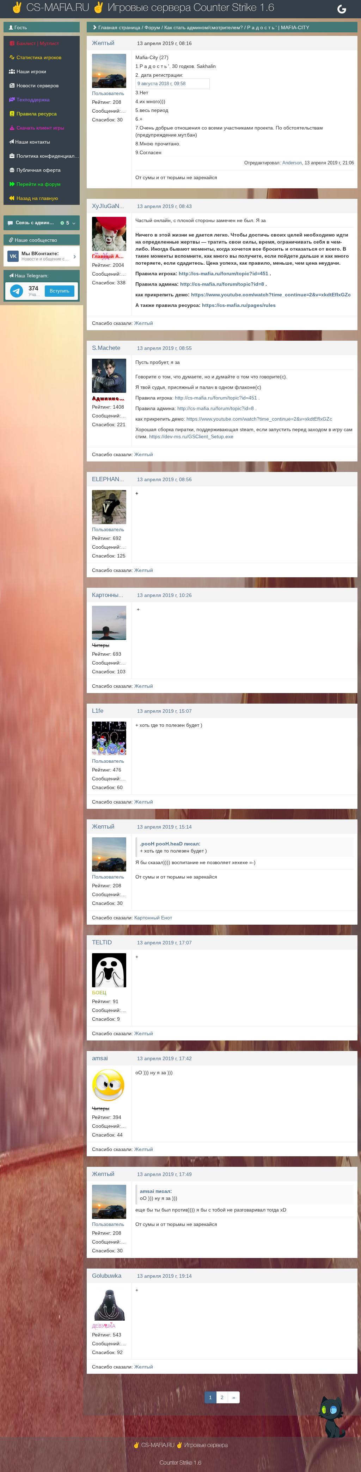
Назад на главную (36, 198)
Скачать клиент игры (39, 128)
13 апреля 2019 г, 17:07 (164, 942)
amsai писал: (156, 1191)
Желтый (103, 43)
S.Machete (106, 348)
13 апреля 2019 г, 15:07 (164, 711)
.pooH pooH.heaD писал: (170, 844)
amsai (100, 1058)
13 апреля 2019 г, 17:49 (164, 1174)
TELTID (102, 942)
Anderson (292, 162)
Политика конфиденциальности (47, 156)
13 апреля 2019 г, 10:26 (164, 595)
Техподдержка (32, 99)
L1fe (97, 710)
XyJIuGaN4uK (110, 206)
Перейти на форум (38, 184)
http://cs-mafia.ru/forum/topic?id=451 (223, 273)
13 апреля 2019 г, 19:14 (164, 1276)
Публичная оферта (38, 170)
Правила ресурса (36, 114)
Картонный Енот (114, 595)
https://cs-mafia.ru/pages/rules (239, 305)
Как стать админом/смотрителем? (203, 27)
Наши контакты (32, 142)
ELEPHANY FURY (116, 479)
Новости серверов (37, 85)
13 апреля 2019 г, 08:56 (164, 479)
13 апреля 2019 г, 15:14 (164, 827)
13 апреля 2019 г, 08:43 (164, 206)
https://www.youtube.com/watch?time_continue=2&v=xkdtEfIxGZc (271, 294)
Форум (152, 27)
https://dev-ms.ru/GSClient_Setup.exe (191, 436)
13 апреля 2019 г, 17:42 (164, 1058)
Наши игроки (30, 71)
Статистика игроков (38, 57)
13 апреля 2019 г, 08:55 (164, 348)
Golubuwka (106, 1275)
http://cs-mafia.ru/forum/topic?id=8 (222, 284)
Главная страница (119, 27)
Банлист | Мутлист (37, 43)
